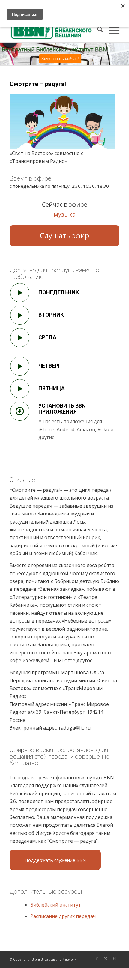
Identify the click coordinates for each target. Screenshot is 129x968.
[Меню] (111, 30)
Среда (47, 337)
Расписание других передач (63, 916)
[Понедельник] (19, 292)
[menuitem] (97, 30)
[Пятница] (19, 388)
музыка (65, 214)
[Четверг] (19, 366)
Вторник (51, 315)
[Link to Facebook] (96, 958)
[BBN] (53, 30)
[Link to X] (105, 958)
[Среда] (19, 337)
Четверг (49, 366)
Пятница (51, 388)
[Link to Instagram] (114, 958)
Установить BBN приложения (62, 408)
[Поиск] (97, 30)
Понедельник (58, 292)
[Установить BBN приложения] (19, 411)
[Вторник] (19, 315)
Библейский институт (55, 904)
